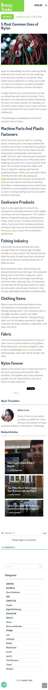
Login (44, 533)
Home (9, 622)
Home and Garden (14, 626)
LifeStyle (10, 639)
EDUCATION (11, 613)
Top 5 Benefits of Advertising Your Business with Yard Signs (22, 489)
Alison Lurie (23, 16)
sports (9, 656)
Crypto (9, 605)
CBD (8, 596)
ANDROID (10, 584)
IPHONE (9, 630)
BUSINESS (7, 16)
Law (8, 634)
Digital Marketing (13, 609)
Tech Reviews (12, 660)
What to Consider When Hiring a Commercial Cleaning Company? (23, 507)
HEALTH (9, 618)
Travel (9, 664)
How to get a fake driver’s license (21, 464)
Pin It (16, 393)
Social (9, 651)
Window (9, 668)
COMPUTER (11, 601)
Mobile (9, 643)
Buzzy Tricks (6, 7)
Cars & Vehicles (13, 592)
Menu (37, 5)
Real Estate (11, 647)
